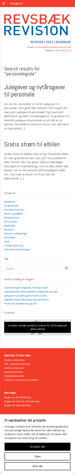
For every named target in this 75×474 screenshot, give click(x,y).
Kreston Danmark (14, 368)
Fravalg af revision (14, 209)
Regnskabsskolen (14, 376)
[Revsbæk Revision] (37, 33)
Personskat (10, 221)
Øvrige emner (11, 217)
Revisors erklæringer (15, 233)
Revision (9, 229)
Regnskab (9, 225)
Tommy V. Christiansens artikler (21, 380)
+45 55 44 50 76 (63, 50)
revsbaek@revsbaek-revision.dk (53, 47)
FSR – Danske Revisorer (17, 364)
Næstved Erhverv (13, 372)
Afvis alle (37, 466)
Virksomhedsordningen (17, 249)
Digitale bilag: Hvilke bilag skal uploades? (26, 299)
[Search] (66, 268)
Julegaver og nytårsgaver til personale (34, 90)
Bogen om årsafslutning (17, 397)
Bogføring (9, 201)
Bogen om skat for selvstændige (22, 401)
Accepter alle (37, 446)
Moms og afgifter (13, 213)
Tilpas (37, 456)
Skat (6, 241)
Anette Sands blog (14, 360)
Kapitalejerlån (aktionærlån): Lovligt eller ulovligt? (31, 291)
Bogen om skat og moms (17, 405)
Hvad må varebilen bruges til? (20, 303)
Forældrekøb (11, 205)
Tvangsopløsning (13, 245)
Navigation (16, 3)
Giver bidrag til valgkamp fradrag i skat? (26, 287)
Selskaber (9, 237)
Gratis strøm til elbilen (32, 144)
